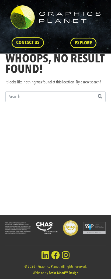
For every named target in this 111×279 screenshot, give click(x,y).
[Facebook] (55, 255)
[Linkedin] (45, 255)
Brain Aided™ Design (63, 273)
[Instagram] (65, 255)
